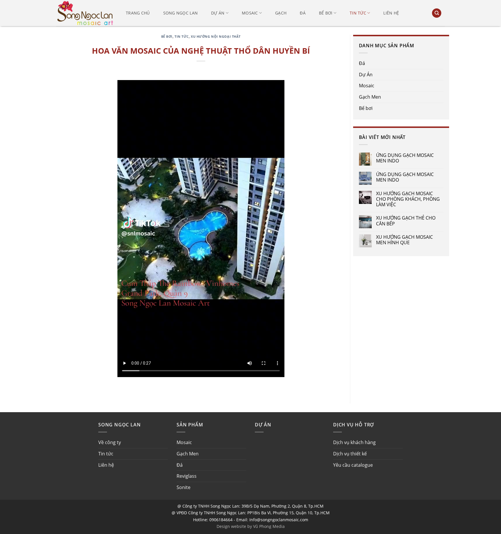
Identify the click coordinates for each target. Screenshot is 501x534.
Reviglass (187, 476)
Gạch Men (370, 97)
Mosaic (250, 13)
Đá (303, 13)
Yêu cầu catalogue (353, 465)
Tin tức (358, 13)
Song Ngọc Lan (180, 13)
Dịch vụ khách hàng (354, 442)
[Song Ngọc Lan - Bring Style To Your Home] (85, 13)
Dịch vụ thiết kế (350, 453)
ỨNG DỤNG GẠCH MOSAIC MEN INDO (405, 158)
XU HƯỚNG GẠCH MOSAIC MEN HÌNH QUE (404, 239)
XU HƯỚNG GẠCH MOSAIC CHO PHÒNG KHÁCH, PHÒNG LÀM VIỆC (408, 199)
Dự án (217, 13)
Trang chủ (138, 13)
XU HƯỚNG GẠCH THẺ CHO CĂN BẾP (405, 220)
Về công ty (109, 442)
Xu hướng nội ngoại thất (216, 36)
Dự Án (366, 74)
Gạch (280, 13)
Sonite (183, 487)
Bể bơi (326, 13)
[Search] (436, 13)
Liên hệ (391, 13)
